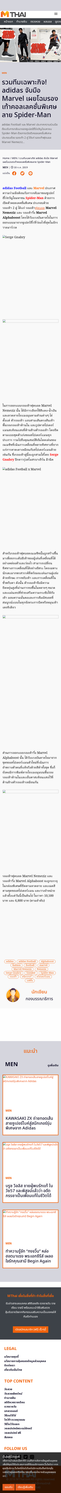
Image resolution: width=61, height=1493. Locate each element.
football (30, 965)
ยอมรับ (9, 1487)
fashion (16, 965)
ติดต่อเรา (9, 1365)
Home (6, 158)
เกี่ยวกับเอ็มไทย (13, 1370)
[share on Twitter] (23, 173)
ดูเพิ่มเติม (53, 1065)
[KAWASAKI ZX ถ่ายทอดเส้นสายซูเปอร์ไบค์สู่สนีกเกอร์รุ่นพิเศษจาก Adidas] (30, 1090)
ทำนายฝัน (21, 22)
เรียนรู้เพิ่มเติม (25, 1487)
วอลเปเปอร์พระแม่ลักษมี (18, 1428)
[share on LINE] (30, 173)
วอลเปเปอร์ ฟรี (12, 1433)
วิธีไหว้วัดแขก (11, 1424)
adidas (10, 961)
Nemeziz (41, 969)
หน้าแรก (8, 22)
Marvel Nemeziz (23, 969)
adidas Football (27, 961)
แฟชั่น (30, 981)
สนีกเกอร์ (27, 977)
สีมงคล (8, 1437)
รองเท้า (13, 977)
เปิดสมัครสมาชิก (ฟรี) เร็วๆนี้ (30, 1329)
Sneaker (31, 973)
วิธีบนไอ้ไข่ (10, 1415)
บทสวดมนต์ (11, 1411)
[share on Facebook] (15, 173)
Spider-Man (47, 973)
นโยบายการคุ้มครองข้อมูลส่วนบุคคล (25, 1361)
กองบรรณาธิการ (39, 999)
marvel (43, 965)
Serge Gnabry (13, 973)
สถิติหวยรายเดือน (14, 1402)
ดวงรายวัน (10, 1407)
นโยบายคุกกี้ (11, 1357)
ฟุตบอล (40, 208)
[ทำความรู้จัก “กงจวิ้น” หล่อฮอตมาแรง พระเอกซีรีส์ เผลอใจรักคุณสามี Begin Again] (30, 1224)
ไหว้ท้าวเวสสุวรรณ (14, 1420)
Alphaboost (47, 961)
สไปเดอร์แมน (43, 977)
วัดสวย (8, 1389)
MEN (4, 73)
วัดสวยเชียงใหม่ (13, 1394)
